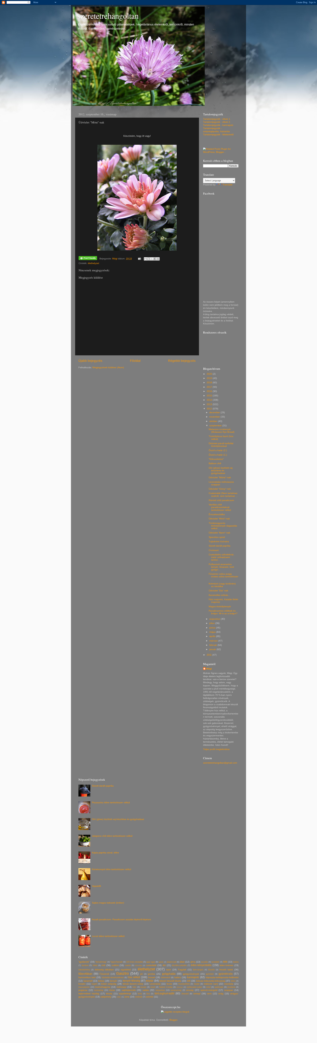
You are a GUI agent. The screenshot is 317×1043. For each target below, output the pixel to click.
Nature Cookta (166, 987)
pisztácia (231, 987)
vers (209, 993)
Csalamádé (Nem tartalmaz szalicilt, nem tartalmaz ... (223, 494)
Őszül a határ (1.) (218, 455)
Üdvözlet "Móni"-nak (219, 518)
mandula (228, 984)
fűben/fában (85, 973)
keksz (101, 981)
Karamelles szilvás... (219, 595)
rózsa (112, 990)
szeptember (215, 425)
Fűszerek (104, 974)
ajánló (161, 962)
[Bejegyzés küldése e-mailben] (139, 258)
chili (103, 965)
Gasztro (122, 973)
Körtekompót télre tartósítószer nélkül (111, 869)
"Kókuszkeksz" (216, 459)
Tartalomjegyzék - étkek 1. (217, 119)
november (215, 417)
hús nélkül (134, 977)
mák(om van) (211, 984)
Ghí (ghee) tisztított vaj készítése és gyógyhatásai (220, 470)
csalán (128, 965)
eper (168, 969)
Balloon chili (215, 463)
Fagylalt (182, 969)
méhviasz (121, 987)
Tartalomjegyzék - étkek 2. (217, 122)
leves (169, 984)
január (213, 649)
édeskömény (84, 970)
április (212, 636)
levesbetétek (184, 984)
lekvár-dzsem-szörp (133, 984)
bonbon (85, 965)
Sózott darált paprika (219, 546)
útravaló (185, 994)
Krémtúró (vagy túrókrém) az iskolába (222, 585)
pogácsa (82, 990)
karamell (88, 981)
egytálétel (126, 969)
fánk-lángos (198, 970)
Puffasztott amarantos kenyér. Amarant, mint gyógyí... (221, 567)
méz (134, 987)
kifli (188, 981)
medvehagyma (102, 987)
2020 (210, 374)
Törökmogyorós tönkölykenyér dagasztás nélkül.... (223, 526)
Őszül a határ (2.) (218, 450)
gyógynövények (191, 974)
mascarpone (84, 987)
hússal (151, 977)
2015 (210, 395)
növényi (179, 987)
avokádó (215, 962)
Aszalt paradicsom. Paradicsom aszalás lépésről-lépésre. (122, 919)
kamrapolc (193, 977)
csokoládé (151, 965)
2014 (210, 400)
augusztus (215, 619)
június (212, 627)
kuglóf (94, 984)
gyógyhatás (169, 973)
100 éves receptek (134, 962)
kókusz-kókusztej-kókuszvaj (210, 981)
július (212, 623)
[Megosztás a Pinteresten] (158, 259)
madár (197, 984)
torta (140, 994)
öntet (208, 987)
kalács (177, 977)
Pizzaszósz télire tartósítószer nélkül (111, 802)
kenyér (113, 981)
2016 (210, 391)
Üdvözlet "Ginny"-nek (220, 489)
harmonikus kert (87, 977)
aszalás (204, 962)
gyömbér (210, 974)
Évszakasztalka (217, 514)
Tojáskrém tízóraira (219, 541)
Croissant (214, 550)
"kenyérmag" (101, 962)
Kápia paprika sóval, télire (105, 852)
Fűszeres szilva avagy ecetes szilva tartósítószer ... (223, 576)
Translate (227, 184)
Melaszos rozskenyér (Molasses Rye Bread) (221, 430)
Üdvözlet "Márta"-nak (220, 477)
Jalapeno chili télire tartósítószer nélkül (112, 836)
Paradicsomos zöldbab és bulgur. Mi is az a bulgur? (223, 612)
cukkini (115, 965)
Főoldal (135, 360)
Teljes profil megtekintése (216, 749)
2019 (210, 378)
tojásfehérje (125, 993)
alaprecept (171, 962)
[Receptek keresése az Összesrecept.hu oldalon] (175, 1012)
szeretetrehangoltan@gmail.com (220, 763)
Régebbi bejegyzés (182, 360)
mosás (143, 987)
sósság (190, 990)
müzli (152, 987)
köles (233, 981)
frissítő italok (226, 969)
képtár (149, 980)
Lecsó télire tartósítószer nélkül (108, 936)
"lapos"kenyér (116, 962)
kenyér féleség (131, 980)
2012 (210, 408)
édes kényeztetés (201, 965)
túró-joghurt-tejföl (164, 993)
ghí (141, 974)
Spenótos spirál (217, 537)
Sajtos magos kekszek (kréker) (108, 903)
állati (182, 962)
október (213, 421)
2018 (210, 382)
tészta (109, 993)
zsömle (149, 997)
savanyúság (176, 990)
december (215, 412)
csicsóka (138, 965)
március (213, 641)
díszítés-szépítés (179, 965)
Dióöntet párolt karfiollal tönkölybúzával (221, 444)
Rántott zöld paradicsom (221, 500)
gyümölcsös (226, 973)
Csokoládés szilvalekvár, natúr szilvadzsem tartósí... (221, 557)
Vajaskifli (96, 886)
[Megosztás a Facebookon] (155, 259)
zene (126, 997)
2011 (209, 655)
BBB (225, 962)
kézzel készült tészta (170, 981)
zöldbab (138, 997)
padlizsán (219, 987)
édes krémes (226, 965)
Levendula (155, 984)
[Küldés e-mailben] (145, 259)
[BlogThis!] (148, 259)
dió (164, 965)
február (213, 645)
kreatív (82, 984)
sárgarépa (160, 990)
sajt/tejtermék (129, 990)
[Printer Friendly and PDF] (88, 258)
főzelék (211, 970)
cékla (95, 965)
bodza (236, 962)
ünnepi (196, 993)
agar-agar (150, 962)
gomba (151, 974)
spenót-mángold (208, 990)
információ (165, 977)
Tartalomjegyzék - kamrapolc (218, 125)
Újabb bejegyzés (90, 360)
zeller (119, 997)
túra (148, 994)
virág (220, 993)
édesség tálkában (104, 969)
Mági (209, 668)
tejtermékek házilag (88, 993)
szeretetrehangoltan (108, 15)
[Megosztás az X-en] (151, 259)
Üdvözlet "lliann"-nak (219, 533)
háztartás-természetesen (113, 977)
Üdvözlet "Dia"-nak (218, 590)
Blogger (173, 1020)
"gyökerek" (84, 962)
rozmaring (98, 990)
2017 (210, 387)
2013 (210, 404)
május (212, 632)
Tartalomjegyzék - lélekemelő (218, 134)
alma (192, 962)
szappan (228, 990)
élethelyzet (93, 263)
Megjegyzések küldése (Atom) (108, 367)
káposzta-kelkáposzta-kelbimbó (222, 977)
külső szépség (108, 984)
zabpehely (105, 997)
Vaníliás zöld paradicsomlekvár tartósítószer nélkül (220, 507)
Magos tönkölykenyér (220, 606)
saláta (145, 990)
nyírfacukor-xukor (194, 987)
